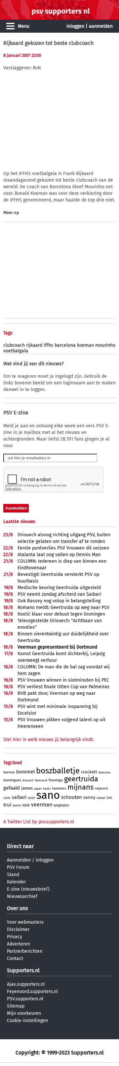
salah (31, 798)
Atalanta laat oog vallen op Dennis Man (59, 554)
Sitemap (15, 1006)
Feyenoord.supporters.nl (32, 991)
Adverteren (18, 944)
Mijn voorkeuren (24, 1013)
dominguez (12, 780)
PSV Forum (18, 867)
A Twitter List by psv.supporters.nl (38, 822)
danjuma (104, 772)
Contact (15, 958)
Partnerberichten (24, 951)
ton (109, 798)
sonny (89, 797)
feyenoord (41, 780)
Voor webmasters (25, 922)
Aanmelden (19, 860)
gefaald (11, 788)
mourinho (105, 345)
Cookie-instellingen (27, 1020)
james (27, 788)
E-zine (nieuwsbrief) (28, 889)
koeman (85, 345)
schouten (71, 797)
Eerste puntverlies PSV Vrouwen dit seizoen (63, 548)
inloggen (75, 26)
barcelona (65, 345)
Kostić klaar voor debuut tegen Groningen (61, 614)
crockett (89, 771)
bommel (25, 772)
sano (48, 795)
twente (17, 805)
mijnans (80, 787)
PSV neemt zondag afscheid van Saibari (59, 594)
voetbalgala (15, 351)
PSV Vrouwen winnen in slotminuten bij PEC (63, 680)
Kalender (16, 882)
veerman (41, 804)
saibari (19, 797)
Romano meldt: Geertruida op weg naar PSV (63, 607)
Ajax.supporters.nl (26, 984)
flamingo (56, 780)
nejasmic (101, 789)
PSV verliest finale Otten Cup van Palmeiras (63, 687)
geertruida (81, 778)
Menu (23, 26)
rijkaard (34, 345)
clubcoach (14, 345)
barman (9, 772)
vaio (26, 805)
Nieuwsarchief (22, 896)
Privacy (14, 937)
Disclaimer (18, 929)
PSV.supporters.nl (25, 999)
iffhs (48, 345)
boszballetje (58, 770)
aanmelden (101, 26)
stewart (101, 798)
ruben (7, 798)
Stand (13, 874)
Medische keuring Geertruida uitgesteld (59, 587)
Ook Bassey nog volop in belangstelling (59, 601)
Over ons (17, 908)
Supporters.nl (23, 970)
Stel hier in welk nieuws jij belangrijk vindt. (48, 739)
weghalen (61, 805)
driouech (27, 780)
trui (7, 805)
